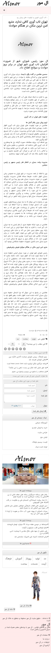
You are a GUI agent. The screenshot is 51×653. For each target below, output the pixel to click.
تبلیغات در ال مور (42, 642)
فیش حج (43, 437)
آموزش (18, 558)
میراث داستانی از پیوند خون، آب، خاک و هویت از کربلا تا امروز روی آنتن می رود (26, 512)
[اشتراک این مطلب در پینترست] (13, 349)
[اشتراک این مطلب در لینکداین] (9, 349)
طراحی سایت (42, 432)
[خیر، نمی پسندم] (13, 344)
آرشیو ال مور (44, 645)
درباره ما (46, 639)
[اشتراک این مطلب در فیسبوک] (20, 349)
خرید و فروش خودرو (39, 427)
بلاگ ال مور (25, 606)
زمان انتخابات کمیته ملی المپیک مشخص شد (30, 537)
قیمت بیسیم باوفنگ (39, 442)
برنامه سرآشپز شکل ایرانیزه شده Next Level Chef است (27, 363)
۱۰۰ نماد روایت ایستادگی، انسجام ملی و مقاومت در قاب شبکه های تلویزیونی (26, 501)
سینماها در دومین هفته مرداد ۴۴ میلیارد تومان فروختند (27, 524)
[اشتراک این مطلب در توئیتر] (16, 349)
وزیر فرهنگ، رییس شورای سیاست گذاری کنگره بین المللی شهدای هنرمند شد (28, 358)
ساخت (25, 339)
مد (18, 339)
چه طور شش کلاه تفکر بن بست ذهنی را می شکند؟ (28, 367)
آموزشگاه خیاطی (41, 423)
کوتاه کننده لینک (41, 447)
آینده (44, 564)
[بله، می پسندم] (24, 344)
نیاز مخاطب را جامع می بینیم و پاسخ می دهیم (29, 371)
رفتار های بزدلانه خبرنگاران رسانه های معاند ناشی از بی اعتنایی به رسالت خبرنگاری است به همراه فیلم (27, 495)
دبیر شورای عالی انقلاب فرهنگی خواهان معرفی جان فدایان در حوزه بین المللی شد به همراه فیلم (26, 507)
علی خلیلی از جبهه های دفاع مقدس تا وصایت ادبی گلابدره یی (28, 532)
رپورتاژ (28, 558)
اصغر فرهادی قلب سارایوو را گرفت (34, 527)
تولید (34, 339)
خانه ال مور (9, 609)
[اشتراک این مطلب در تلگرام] (24, 349)
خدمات (34, 564)
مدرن (35, 83)
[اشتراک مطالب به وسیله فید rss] (5, 349)
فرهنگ (8, 558)
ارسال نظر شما (38, 411)
